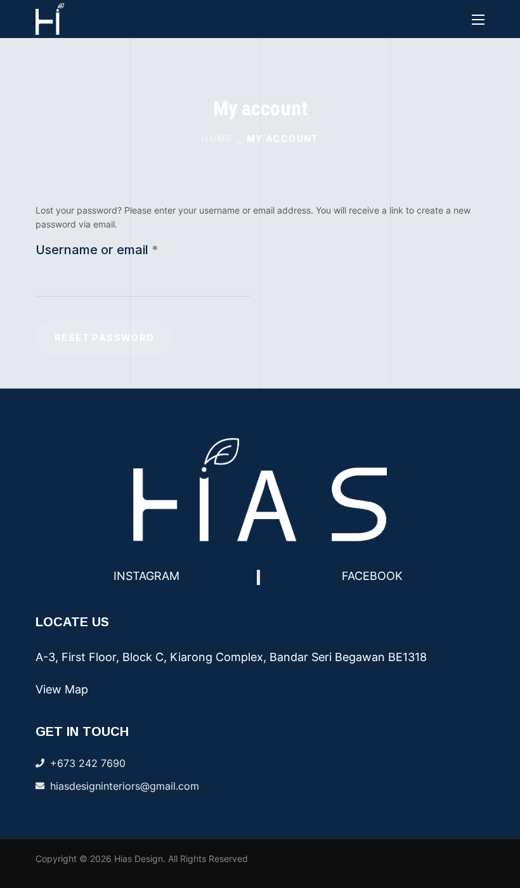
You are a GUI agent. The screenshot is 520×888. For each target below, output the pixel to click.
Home (217, 138)
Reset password (105, 337)
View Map (62, 689)
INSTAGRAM (146, 575)
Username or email (123, 249)
